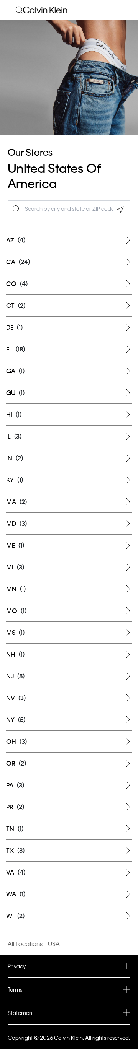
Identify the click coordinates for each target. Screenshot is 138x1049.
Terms (15, 989)
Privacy (17, 966)
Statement (21, 1012)
